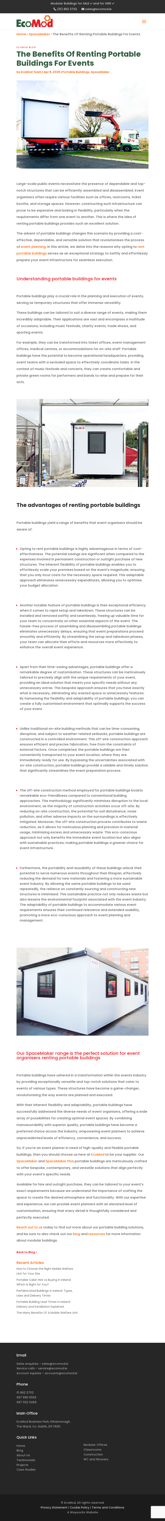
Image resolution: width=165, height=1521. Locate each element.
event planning (33, 246)
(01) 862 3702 (66, 9)
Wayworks (77, 1512)
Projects (22, 1465)
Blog (19, 1450)
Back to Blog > (26, 1252)
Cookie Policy (79, 1507)
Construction (93, 1454)
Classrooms (92, 1450)
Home (21, 34)
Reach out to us (29, 1227)
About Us (23, 1455)
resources (96, 1234)
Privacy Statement (54, 1507)
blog (76, 1234)
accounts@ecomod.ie (61, 1373)
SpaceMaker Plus (59, 1161)
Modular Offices (95, 1445)
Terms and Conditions (108, 1507)
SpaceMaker (39, 34)
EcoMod (97, 1154)
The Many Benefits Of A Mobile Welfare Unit (47, 1313)
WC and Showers (96, 1459)
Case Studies (26, 1470)
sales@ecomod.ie (97, 9)
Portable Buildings (75, 72)
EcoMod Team (31, 72)
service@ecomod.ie (52, 1368)
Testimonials (25, 1460)
